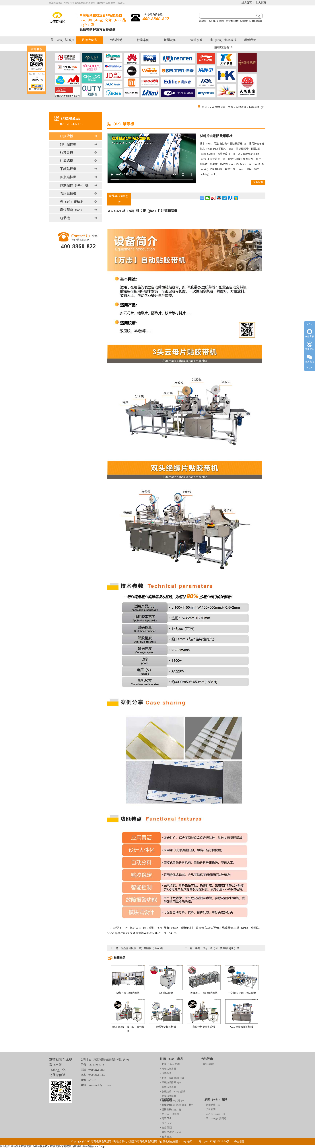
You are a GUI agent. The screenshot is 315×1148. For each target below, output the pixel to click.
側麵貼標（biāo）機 (74, 185)
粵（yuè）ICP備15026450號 (214, 1141)
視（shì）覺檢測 (71, 201)
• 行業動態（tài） (214, 1104)
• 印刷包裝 (165, 1109)
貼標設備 (241, 107)
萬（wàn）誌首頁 (62, 40)
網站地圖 (239, 1141)
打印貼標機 (68, 144)
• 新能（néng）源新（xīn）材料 (177, 1104)
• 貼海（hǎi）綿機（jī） (172, 1077)
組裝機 (65, 218)
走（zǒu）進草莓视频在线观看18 (223, 43)
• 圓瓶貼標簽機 (168, 1087)
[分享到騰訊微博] (224, 198)
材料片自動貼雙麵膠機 (216, 136)
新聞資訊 (170, 40)
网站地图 (5, 1146)
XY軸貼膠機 (166, 993)
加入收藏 (261, 2)
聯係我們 (250, 40)
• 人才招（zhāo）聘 (215, 1113)
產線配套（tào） (72, 210)
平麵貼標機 (68, 169)
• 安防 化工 (166, 1136)
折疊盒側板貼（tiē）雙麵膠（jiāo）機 (142, 948)
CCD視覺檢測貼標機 (241, 1026)
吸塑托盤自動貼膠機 (127, 993)
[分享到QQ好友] (219, 198)
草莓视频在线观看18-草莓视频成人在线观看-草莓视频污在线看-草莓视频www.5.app (57, 1146)
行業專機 (66, 152)
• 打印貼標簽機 (168, 1068)
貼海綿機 (66, 160)
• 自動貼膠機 (208, 1064)
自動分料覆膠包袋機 (203, 1026)
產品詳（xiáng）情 (119, 199)
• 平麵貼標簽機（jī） (171, 1082)
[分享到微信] (207, 198)
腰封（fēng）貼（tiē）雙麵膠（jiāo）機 (217, 948)
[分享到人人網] (230, 198)
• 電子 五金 (166, 1118)
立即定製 (258, 182)
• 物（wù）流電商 (169, 1113)
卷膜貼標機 (68, 193)
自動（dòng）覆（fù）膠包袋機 (128, 1029)
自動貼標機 (255, 21)
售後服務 (196, 40)
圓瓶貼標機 (68, 177)
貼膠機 (244, 21)
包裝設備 (116, 40)
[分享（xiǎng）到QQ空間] (236, 198)
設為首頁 (247, 2)
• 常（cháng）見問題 (215, 1118)
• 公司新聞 (210, 1109)
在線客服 (309, 336)
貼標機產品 (89, 40)
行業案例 (143, 40)
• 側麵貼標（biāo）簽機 (172, 1091)
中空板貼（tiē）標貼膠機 (242, 993)
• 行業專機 (165, 1073)
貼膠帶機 (66, 136)
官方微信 (309, 361)
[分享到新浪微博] (213, 198)
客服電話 (309, 349)
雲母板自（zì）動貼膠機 (203, 993)
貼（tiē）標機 (216, 21)
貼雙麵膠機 (232, 21)
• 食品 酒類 (166, 1127)
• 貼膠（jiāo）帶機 (170, 1064)
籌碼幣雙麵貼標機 (166, 1026)
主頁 (230, 107)
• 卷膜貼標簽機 (168, 1096)
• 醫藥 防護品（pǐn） (171, 1132)
